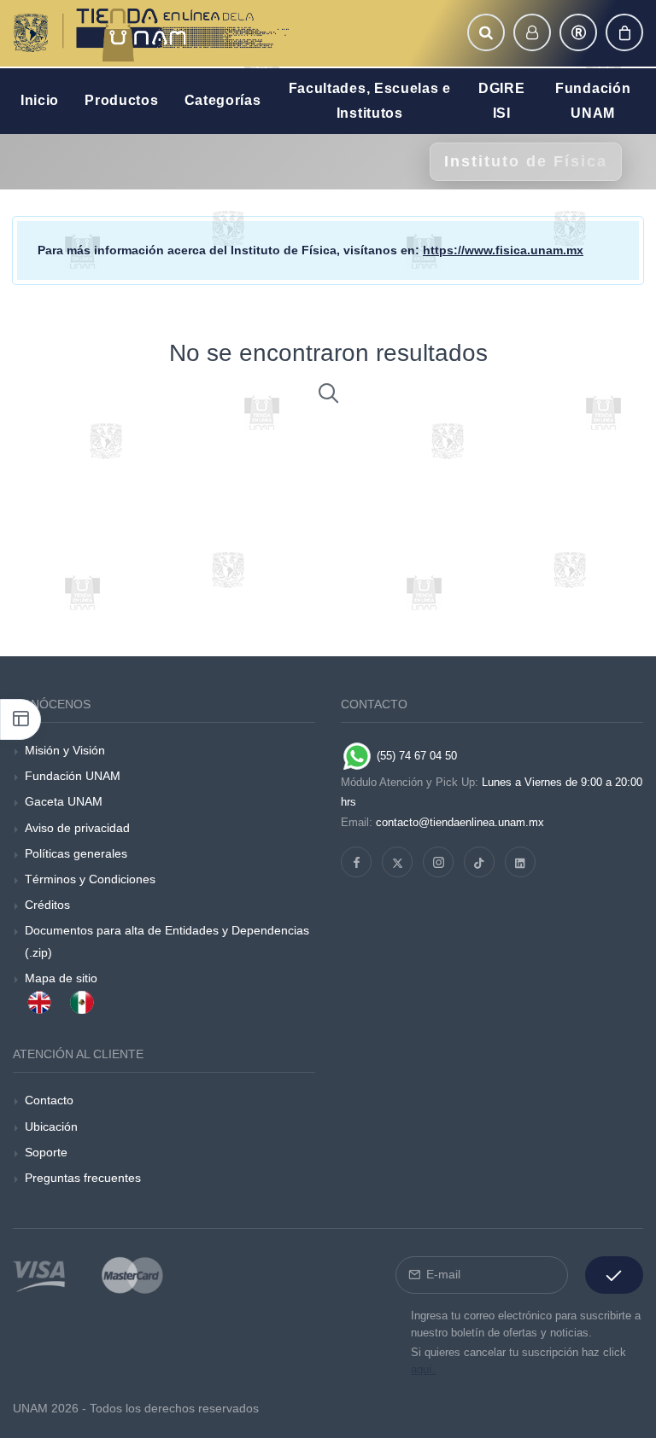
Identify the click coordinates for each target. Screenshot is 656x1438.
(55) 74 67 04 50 (415, 755)
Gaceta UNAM (63, 801)
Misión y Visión (65, 750)
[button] (486, 32)
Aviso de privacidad (77, 828)
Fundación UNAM (72, 776)
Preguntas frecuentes (83, 1178)
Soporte (46, 1152)
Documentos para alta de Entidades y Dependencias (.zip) (167, 940)
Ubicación (51, 1126)
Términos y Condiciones (90, 879)
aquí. (423, 1369)
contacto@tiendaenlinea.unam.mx (460, 822)
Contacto (49, 1100)
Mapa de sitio (61, 978)
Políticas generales (76, 853)
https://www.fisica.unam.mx (503, 250)
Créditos (47, 904)
